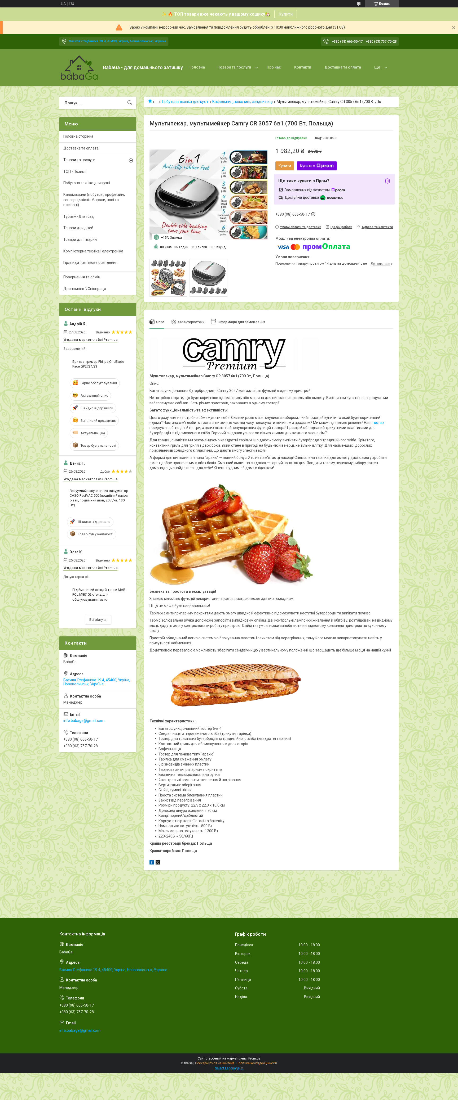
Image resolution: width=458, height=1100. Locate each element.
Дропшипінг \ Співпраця (84, 289)
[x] (158, 863)
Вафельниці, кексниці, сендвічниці (242, 101)
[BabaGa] (79, 68)
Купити (286, 14)
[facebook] (151, 863)
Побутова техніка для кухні (185, 101)
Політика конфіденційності (256, 1063)
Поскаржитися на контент (214, 1063)
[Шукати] (130, 103)
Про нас (274, 67)
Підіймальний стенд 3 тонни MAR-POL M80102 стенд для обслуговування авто (99, 594)
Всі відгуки (98, 620)
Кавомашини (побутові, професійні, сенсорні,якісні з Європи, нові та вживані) (94, 199)
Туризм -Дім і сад (78, 216)
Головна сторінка (78, 136)
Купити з (307, 166)
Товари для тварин (80, 239)
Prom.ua (254, 1058)
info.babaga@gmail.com (83, 720)
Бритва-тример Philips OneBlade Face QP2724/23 (98, 364)
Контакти (302, 67)
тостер (378, 422)
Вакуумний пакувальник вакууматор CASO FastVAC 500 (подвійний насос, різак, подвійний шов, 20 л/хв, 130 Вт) (99, 498)
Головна (197, 67)
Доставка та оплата (342, 67)
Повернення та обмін (81, 277)
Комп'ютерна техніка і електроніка (93, 251)
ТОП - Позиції (74, 171)
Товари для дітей (78, 228)
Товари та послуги (234, 67)
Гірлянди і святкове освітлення (90, 262)
